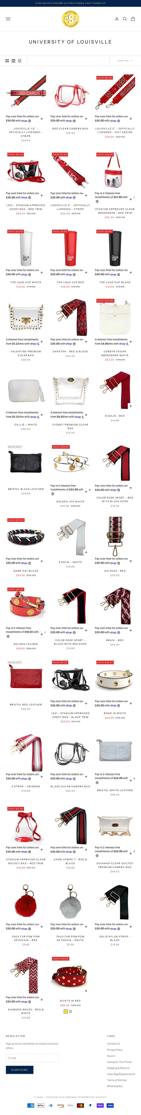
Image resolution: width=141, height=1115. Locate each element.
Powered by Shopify (92, 1097)
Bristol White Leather (115, 790)
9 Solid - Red (115, 415)
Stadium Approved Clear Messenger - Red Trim (115, 211)
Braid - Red (115, 640)
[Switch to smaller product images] (13, 61)
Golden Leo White (70, 501)
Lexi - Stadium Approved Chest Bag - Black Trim (70, 715)
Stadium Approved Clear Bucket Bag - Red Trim (26, 861)
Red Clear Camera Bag (70, 128)
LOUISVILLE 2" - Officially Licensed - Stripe (70, 207)
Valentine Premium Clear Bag (26, 353)
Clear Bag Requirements (121, 1074)
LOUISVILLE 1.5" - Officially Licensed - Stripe (26, 132)
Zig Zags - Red (115, 570)
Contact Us (113, 1043)
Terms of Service (117, 1080)
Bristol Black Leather (26, 489)
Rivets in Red (70, 1000)
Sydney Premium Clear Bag (70, 426)
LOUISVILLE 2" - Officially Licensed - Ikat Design (115, 130)
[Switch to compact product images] (19, 61)
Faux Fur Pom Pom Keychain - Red (26, 938)
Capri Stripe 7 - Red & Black (70, 861)
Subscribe (19, 1069)
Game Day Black (26, 570)
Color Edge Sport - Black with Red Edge (70, 642)
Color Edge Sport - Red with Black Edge (115, 499)
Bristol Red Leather (26, 704)
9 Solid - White (70, 562)
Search (111, 1056)
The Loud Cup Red (70, 282)
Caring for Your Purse (119, 1062)
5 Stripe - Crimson (26, 786)
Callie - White (26, 424)
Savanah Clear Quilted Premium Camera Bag (115, 865)
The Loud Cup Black (115, 282)
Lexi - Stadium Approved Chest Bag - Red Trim (26, 207)
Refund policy (115, 1086)
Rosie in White (115, 713)
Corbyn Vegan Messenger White (115, 353)
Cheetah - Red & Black (70, 351)
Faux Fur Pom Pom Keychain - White (70, 938)
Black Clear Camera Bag (70, 786)
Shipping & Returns (118, 1068)
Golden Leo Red (26, 644)
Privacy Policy (115, 1050)
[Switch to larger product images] (7, 61)
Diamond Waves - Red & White (26, 1011)
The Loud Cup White (25, 282)
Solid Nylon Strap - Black (115, 938)
